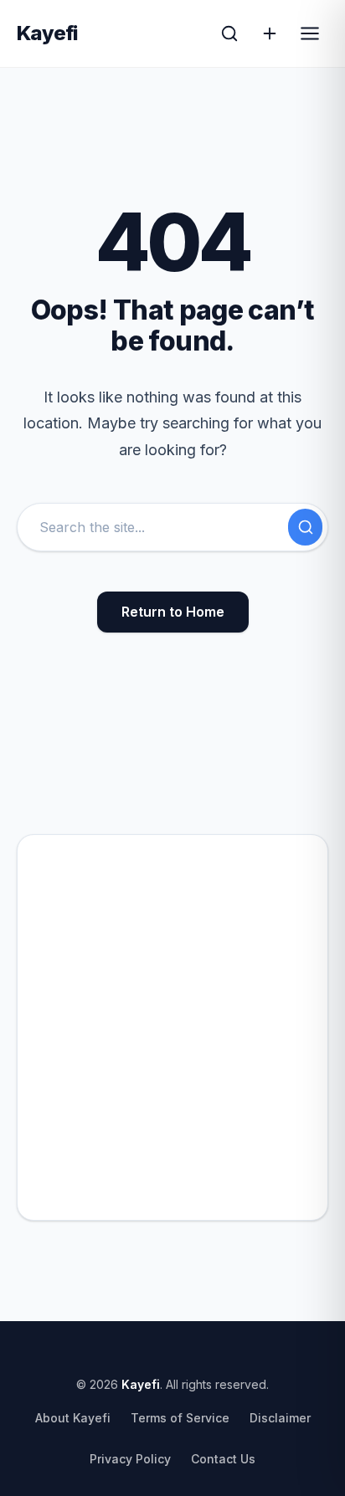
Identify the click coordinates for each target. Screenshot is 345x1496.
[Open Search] (229, 33)
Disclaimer (280, 1418)
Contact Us (223, 1459)
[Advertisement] (172, 1027)
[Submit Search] (305, 527)
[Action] (269, 33)
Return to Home (172, 611)
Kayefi (47, 33)
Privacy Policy (130, 1459)
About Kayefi (73, 1418)
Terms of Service (180, 1418)
